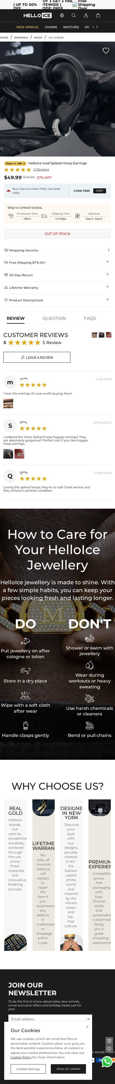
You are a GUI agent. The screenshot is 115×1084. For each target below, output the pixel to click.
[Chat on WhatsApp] (107, 1061)
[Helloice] (38, 15)
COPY (99, 190)
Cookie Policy (21, 1057)
